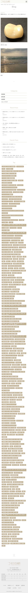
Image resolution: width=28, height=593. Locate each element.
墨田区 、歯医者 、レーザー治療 (9, 286)
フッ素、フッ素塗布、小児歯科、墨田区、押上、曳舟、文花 (14, 225)
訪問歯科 (21, 503)
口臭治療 (4, 275)
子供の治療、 (13, 350)
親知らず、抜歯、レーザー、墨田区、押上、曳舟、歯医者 (14, 500)
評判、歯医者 (5, 517)
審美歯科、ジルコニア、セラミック (9, 355)
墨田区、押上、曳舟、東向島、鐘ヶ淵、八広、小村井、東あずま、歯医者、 (14, 314)
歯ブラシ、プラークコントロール (9, 425)
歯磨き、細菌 (5, 446)
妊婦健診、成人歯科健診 (18, 348)
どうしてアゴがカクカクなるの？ (9, 206)
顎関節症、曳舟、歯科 (13, 541)
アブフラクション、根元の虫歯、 (9, 175)
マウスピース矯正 (15, 240)
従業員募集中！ (16, 364)
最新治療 (19, 399)
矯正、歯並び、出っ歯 (11, 479)
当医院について (11, 585)
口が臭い (4, 268)
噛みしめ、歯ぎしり (19, 279)
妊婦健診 (14, 346)
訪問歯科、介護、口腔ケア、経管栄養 (10, 507)
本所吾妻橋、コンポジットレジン (9, 404)
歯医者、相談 (20, 432)
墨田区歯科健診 (6, 341)
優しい (8, 261)
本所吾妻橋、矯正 (15, 409)
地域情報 (3, 99)
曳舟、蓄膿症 (5, 399)
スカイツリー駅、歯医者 (19, 201)
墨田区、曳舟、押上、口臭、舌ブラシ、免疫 (11, 331)
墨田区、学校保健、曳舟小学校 (9, 293)
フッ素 (11, 222)
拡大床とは (5, 381)
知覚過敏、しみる (6, 477)
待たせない (18, 362)
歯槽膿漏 (4, 436)
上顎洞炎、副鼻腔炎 (17, 249)
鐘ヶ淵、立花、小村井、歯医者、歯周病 (10, 529)
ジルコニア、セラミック (7, 201)
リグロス (21, 242)
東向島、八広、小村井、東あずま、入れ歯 (11, 411)
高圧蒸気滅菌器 (6, 543)
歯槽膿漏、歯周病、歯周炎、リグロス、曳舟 (11, 441)
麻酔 (3, 545)
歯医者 (24, 430)
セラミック (5, 203)
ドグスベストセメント (7, 208)
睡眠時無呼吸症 (14, 475)
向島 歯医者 (11, 275)
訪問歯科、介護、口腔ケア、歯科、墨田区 (11, 505)
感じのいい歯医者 (6, 367)
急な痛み (23, 364)
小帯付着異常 (17, 360)
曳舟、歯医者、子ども (7, 395)
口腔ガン (22, 268)
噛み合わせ (5, 284)
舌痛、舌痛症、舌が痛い (13, 496)
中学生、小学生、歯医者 (7, 251)
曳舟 (13, 383)
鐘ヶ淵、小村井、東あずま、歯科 (9, 524)
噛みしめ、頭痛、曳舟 (7, 282)
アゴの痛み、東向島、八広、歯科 (9, 173)
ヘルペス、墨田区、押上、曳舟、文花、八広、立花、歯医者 (14, 233)
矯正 (3, 479)
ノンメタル (5, 213)
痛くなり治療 (15, 464)
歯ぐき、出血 (19, 420)
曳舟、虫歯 (12, 399)
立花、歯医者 (5, 486)
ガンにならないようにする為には (9, 189)
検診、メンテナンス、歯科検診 (9, 416)
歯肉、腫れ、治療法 (6, 450)
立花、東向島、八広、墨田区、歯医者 (15, 484)
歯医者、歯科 (13, 432)
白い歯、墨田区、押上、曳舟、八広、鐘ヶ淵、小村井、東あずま (14, 470)
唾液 (12, 279)
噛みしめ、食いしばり (18, 282)
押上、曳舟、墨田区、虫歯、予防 (17, 371)
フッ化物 (21, 220)
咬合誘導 (19, 277)
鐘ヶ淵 (24, 520)
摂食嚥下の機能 (13, 381)
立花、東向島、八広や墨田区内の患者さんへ (11, 123)
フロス (19, 227)
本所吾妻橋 (12, 402)
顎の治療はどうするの (17, 538)
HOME (2, 4)
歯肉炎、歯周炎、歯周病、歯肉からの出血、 (11, 453)
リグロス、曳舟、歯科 (7, 245)
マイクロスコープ (6, 240)
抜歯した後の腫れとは (16, 367)
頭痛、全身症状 (6, 536)
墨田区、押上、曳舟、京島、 (8, 296)
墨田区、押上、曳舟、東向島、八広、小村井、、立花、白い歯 (14, 306)
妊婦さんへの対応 (6, 346)
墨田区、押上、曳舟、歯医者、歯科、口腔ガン (11, 318)
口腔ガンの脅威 (6, 270)
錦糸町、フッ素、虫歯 (7, 520)
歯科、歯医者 (17, 446)
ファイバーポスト (6, 217)
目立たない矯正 (6, 475)
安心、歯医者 (12, 353)
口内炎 (16, 268)
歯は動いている (6, 423)
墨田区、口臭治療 (14, 291)
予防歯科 (19, 256)
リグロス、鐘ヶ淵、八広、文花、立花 (10, 247)
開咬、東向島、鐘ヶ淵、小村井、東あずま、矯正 (12, 531)
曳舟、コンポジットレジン (13, 385)
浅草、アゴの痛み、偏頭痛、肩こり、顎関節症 (11, 455)
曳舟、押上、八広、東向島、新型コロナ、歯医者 (12, 392)
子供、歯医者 (5, 350)
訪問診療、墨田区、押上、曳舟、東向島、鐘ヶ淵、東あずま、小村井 (14, 515)
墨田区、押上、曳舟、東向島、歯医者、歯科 (11, 311)
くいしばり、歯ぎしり (7, 192)
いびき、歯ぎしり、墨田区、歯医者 (9, 180)
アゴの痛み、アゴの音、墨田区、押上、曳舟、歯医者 (13, 171)
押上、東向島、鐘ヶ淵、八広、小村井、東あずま (12, 378)
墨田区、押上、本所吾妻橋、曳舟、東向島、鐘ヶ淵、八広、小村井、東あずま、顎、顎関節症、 (13, 324)
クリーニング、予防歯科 (7, 194)
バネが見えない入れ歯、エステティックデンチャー (12, 215)
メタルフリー (5, 242)
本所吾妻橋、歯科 (6, 409)
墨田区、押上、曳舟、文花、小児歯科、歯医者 (11, 303)
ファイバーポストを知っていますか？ (10, 220)
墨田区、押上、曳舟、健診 (8, 298)
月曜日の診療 (5, 402)
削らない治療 (20, 261)
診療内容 (23, 585)
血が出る (4, 498)
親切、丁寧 (11, 498)
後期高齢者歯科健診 (6, 364)
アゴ (3, 168)
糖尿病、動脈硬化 (13, 486)
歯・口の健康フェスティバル (8, 418)
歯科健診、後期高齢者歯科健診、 (15, 448)
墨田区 (24, 284)
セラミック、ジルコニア (14, 203)
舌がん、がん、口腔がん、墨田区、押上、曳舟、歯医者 (13, 493)
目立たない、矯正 (18, 472)
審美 (18, 353)
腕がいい (12, 491)
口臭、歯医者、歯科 (6, 272)
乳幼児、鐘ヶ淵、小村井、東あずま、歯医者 (11, 254)
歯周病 (4, 434)
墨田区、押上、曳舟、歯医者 (8, 316)
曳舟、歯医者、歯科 (17, 395)
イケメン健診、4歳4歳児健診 (8, 178)
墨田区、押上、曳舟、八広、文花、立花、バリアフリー (13, 300)
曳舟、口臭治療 (6, 390)
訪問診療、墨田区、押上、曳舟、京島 (10, 512)
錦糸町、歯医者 (17, 520)
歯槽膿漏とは (5, 443)
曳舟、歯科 (21, 397)
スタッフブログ (4, 101)
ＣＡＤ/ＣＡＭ (20, 166)
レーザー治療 (22, 247)
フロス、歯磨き (6, 230)
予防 (14, 256)
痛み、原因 (23, 464)
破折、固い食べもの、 (18, 482)
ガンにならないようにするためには (9, 187)
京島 (24, 256)
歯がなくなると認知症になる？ (9, 420)
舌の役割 (4, 496)
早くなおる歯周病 (6, 383)
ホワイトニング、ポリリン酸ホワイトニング (11, 238)
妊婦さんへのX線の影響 (20, 343)
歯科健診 (4, 448)
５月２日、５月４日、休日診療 (9, 166)
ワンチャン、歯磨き (6, 249)
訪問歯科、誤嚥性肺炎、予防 (8, 510)
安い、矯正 (5, 353)
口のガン (10, 268)
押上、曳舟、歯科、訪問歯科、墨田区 (10, 376)
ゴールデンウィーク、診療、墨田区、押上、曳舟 (12, 196)
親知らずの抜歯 (6, 503)
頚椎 (9, 534)
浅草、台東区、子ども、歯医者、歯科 (10, 457)
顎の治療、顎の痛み (6, 538)
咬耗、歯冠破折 (6, 279)
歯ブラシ (13, 423)
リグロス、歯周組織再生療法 (19, 245)
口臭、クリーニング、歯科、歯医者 (18, 270)
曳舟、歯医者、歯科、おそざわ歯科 (9, 397)
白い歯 (4, 467)
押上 (24, 367)
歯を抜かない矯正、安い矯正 (8, 430)
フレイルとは (13, 227)
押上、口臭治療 (6, 371)
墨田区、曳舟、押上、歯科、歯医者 (9, 333)
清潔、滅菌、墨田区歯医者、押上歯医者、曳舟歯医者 (13, 460)
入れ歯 (13, 261)
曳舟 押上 (18, 383)
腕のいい (18, 491)
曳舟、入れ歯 (18, 388)
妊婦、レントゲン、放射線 (8, 343)
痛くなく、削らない (6, 464)
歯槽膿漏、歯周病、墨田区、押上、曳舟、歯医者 (12, 439)
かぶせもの (20, 185)
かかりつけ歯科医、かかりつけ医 (9, 185)
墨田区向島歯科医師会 (20, 339)
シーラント (5, 199)
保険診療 (21, 258)
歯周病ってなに (20, 434)
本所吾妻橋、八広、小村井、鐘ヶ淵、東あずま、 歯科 (13, 406)
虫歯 (22, 496)
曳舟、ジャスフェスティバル (8, 388)
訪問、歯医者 (13, 503)
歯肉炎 (20, 450)
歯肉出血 (14, 450)
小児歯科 (20, 355)
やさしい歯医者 (13, 242)
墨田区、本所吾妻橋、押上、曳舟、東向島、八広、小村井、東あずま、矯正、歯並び (13, 336)
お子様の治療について (7, 182)
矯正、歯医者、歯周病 (7, 482)
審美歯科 (23, 353)
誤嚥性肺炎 (12, 517)
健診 (3, 261)
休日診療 (15, 258)
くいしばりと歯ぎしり (18, 192)
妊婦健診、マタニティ (7, 348)
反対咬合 (4, 265)
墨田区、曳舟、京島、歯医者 (8, 329)
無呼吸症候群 (5, 462)
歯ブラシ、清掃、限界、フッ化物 (9, 427)
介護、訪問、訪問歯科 (7, 258)
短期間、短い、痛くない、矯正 (18, 477)
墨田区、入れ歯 (6, 291)
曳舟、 (4, 385)
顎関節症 (4, 541)
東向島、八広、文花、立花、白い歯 (9, 413)
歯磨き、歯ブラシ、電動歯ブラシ (16, 443)
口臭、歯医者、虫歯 (17, 272)
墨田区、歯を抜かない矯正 (8, 339)
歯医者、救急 (5, 432)
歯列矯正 (18, 430)
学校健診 (20, 350)
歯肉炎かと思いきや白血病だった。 (9, 144)
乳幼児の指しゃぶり (6, 256)
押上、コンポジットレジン (8, 369)
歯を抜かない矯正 (21, 427)
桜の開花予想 (21, 413)
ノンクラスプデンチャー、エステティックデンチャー (13, 210)
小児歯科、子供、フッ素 (7, 360)
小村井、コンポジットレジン (8, 362)
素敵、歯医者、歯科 (6, 489)
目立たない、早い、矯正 (7, 472)
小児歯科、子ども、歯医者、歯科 (9, 357)
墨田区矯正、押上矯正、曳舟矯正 (17, 341)
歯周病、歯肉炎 (11, 434)
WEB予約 (14, 588)
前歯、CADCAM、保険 (7, 263)
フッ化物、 (5, 222)
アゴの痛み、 (9, 168)
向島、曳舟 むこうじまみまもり (9, 277)
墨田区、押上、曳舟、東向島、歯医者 (10, 308)
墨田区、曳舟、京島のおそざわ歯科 (9, 127)
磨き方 (4, 484)
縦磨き (18, 489)
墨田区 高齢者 (16, 289)
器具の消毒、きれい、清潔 (15, 284)
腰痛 (23, 491)
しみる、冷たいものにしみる (15, 199)
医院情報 (3, 94)
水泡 (23, 453)
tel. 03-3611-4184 (14, 568)
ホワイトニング (18, 235)
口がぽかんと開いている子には (8, 147)
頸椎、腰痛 (13, 536)
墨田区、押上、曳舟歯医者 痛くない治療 (10, 321)
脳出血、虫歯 (5, 491)
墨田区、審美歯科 (20, 293)
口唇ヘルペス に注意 (6, 152)
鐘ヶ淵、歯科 (16, 527)
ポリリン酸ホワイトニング (8, 235)
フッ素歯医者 (5, 227)
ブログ (5, 4)
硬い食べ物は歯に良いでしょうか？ (9, 149)
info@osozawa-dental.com (15, 570)
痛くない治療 (19, 462)
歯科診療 (3, 96)
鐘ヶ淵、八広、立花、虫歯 (8, 522)
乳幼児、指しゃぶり (18, 251)
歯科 (11, 446)
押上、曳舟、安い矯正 (7, 374)
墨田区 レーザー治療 (7, 289)
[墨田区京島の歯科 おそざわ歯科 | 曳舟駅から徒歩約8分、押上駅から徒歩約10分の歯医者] (5, 1)
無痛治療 (12, 462)
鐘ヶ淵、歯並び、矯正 (7, 527)
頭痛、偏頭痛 (15, 534)
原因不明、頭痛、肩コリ (18, 263)
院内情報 (4, 534)
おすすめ (20, 180)
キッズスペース (21, 189)
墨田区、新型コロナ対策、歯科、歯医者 (10, 326)
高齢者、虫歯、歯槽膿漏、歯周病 (17, 543)
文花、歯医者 (20, 381)
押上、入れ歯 (18, 369)
